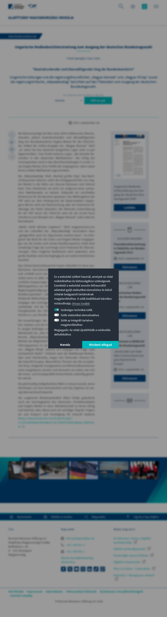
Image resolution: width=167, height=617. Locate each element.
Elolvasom (129, 267)
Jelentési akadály (21, 595)
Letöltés (130, 207)
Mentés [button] (65, 345)
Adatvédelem (54, 591)
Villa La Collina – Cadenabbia (132, 569)
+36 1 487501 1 (75, 551)
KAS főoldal (15, 591)
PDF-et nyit (98, 100)
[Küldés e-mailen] (11, 149)
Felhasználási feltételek (81, 591)
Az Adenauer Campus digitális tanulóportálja (132, 540)
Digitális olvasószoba (127, 562)
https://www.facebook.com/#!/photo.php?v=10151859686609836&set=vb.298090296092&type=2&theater (56, 422)
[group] (22, 480)
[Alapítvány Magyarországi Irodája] (32, 6)
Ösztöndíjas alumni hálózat (131, 555)
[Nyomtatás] (11, 142)
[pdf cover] (130, 156)
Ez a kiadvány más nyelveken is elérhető (83, 95)
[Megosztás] (11, 156)
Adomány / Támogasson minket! (134, 575)
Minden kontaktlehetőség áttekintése (77, 560)
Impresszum (34, 591)
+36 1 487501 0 (75, 545)
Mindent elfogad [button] (100, 345)
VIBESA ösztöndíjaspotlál (130, 549)
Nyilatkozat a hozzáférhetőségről (121, 591)
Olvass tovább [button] (81, 303)
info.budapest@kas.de (80, 538)
